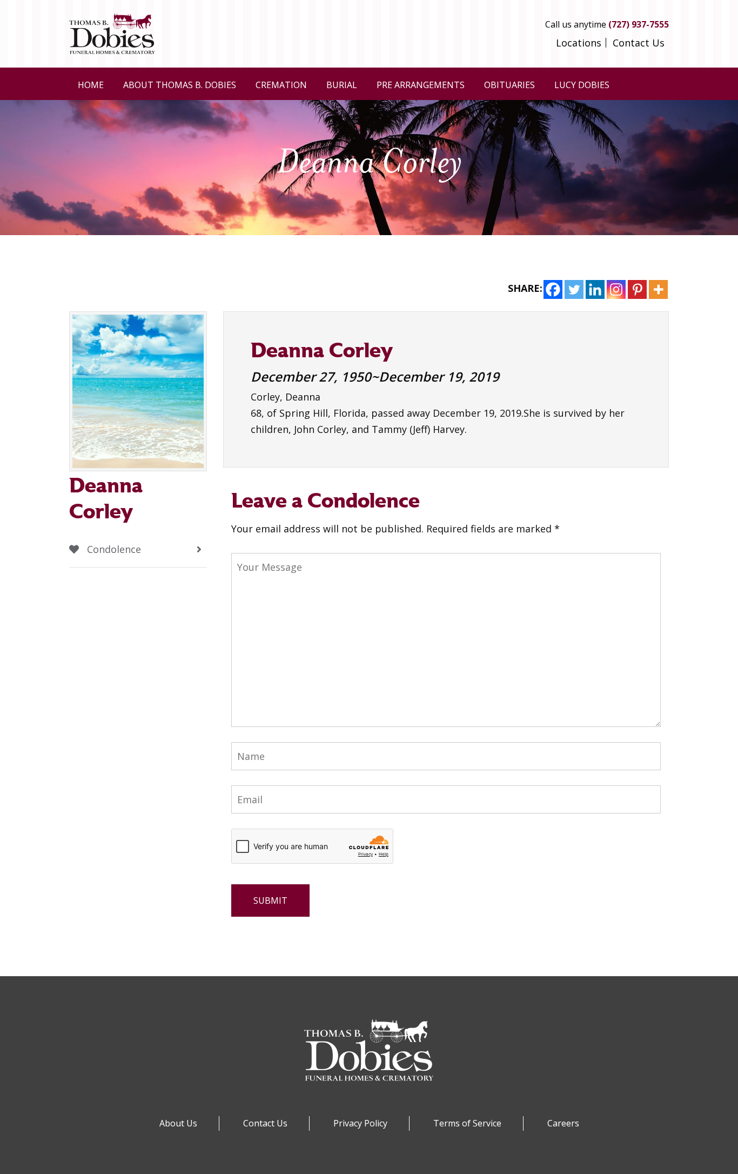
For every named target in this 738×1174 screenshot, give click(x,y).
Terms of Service (467, 1123)
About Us (178, 1123)
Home (91, 85)
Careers (563, 1123)
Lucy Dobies (581, 85)
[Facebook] (553, 289)
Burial (341, 85)
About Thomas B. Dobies (179, 85)
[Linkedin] (595, 289)
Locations (578, 42)
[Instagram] (616, 289)
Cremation (281, 85)
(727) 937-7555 (638, 24)
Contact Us (639, 42)
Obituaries (509, 85)
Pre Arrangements (421, 85)
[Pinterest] (637, 289)
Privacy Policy (360, 1123)
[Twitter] (574, 289)
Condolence (112, 549)
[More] (658, 289)
